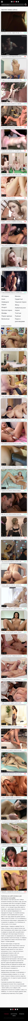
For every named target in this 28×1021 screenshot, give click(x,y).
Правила (21, 1014)
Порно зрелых (6, 316)
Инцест (4, 307)
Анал (3, 299)
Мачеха (17, 296)
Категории (14, 1014)
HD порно (5, 296)
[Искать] (26, 5)
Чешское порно (20, 302)
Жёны (17, 305)
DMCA (14, 1015)
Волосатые (5, 319)
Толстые (18, 313)
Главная (6, 1014)
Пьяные (18, 316)
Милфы (4, 313)
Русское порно (6, 310)
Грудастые (19, 299)
